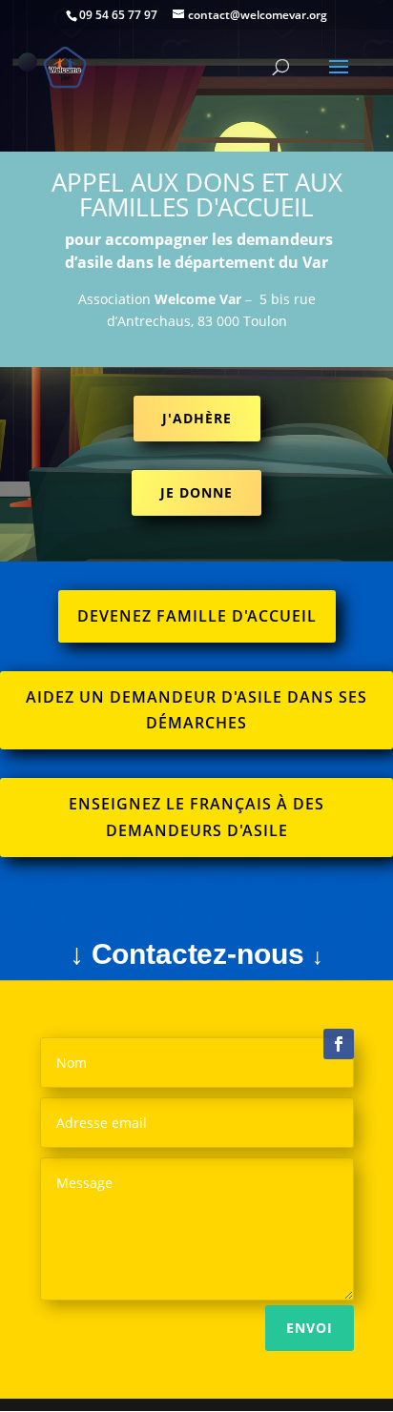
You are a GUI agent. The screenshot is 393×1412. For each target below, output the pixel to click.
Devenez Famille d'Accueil (197, 615)
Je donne (196, 492)
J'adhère (197, 418)
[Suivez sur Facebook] (338, 1044)
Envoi (309, 1328)
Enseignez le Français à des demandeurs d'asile (196, 816)
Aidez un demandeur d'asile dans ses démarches (196, 709)
